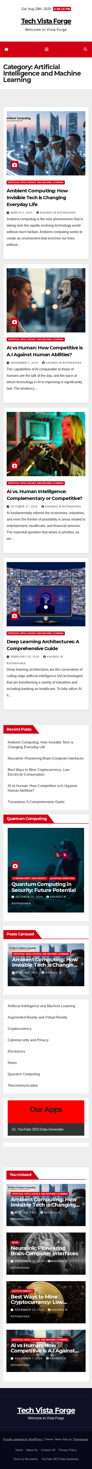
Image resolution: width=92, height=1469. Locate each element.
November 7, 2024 (25, 362)
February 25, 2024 (25, 656)
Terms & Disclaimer (25, 1459)
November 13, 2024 (30, 1309)
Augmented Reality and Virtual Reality (37, 1017)
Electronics (16, 1051)
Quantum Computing (25, 878)
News (16, 954)
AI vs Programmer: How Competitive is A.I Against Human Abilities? (43, 1350)
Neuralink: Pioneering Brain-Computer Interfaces (45, 758)
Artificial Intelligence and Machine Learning (36, 182)
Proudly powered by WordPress (23, 1439)
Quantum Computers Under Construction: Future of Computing (38, 890)
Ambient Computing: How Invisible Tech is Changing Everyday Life (37, 197)
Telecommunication (23, 1085)
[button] (85, 49)
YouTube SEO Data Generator (60, 1459)
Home (19, 1450)
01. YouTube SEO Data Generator (38, 1129)
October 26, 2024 (29, 896)
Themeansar (80, 1439)
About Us (32, 1450)
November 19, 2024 (31, 972)
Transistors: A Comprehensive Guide (36, 802)
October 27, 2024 (25, 506)
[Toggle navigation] (46, 49)
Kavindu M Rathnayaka (58, 212)
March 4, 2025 (22, 212)
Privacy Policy (68, 1450)
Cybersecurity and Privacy (28, 1040)
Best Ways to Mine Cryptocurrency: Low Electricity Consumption (41, 1302)
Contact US (48, 1450)
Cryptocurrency (19, 1029)
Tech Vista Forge (46, 21)
